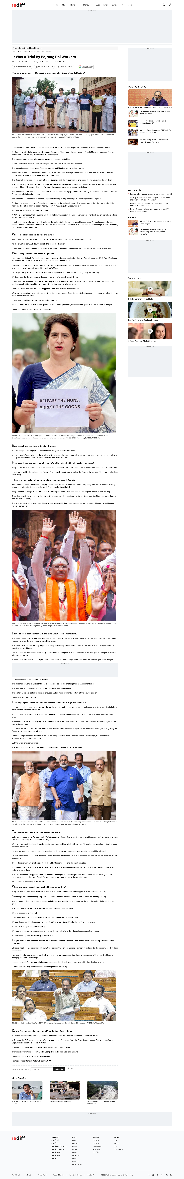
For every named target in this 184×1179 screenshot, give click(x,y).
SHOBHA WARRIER (20, 62)
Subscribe (59, 1069)
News (72, 5)
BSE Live (96, 1140)
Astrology (75, 1161)
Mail (63, 5)
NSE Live (96, 1143)
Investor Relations (75, 1175)
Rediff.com (110, 1175)
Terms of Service (58, 1175)
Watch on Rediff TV (45, 67)
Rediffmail (55, 1140)
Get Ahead (75, 1155)
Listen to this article (23, 67)
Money (86, 5)
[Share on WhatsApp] (149, 1175)
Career (116, 1146)
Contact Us (91, 1175)
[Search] (164, 5)
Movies (74, 1146)
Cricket (74, 1152)
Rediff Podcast (77, 1164)
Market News (97, 1146)
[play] (150, 289)
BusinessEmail (102, 5)
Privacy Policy (42, 1175)
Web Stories (134, 278)
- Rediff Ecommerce (58, 1149)
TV (121, 5)
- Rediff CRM (55, 1155)
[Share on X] (153, 1175)
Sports (74, 1149)
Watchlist (96, 1149)
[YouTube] (167, 1175)
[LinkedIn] (171, 1175)
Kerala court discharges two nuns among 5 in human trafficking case (149, 204)
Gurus (114, 5)
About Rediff (16, 1175)
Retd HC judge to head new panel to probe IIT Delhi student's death (149, 210)
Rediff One (55, 1143)
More (130, 5)
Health (116, 1140)
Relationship (118, 1149)
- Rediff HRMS (56, 1152)
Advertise (29, 1175)
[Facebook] (158, 1175)
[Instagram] (162, 1175)
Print (71, 1068)
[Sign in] (170, 5)
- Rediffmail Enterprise (59, 1146)
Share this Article (66, 67)
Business (75, 1143)
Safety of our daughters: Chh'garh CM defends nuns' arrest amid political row (150, 198)
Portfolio (96, 1152)
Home (55, 5)
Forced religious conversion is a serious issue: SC (151, 194)
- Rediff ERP (55, 1158)
